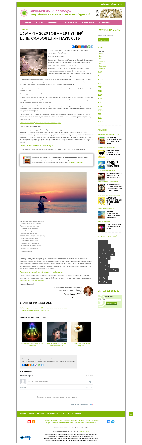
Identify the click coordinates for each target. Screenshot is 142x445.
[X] (76, 46)
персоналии (103, 262)
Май (100, 58)
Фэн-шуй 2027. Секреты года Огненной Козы (113, 153)
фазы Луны (103, 278)
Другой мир (109, 296)
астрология (103, 242)
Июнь (101, 56)
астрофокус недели (106, 250)
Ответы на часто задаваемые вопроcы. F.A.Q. (74, 420)
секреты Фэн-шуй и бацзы (108, 270)
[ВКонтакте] (73, 46)
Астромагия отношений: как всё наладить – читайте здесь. (41, 272)
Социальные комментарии (82, 404)
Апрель (102, 61)
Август (101, 51)
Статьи (39, 22)
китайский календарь (106, 254)
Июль (101, 53)
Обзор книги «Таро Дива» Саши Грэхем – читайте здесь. (40, 123)
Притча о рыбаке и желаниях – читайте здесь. (36, 146)
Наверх (131, 414)
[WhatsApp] (88, 46)
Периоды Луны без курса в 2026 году (35, 310)
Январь (102, 68)
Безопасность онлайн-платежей (85, 423)
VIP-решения (104, 22)
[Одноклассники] (79, 46)
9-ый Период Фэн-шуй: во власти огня (114, 227)
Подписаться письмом (110, 306)
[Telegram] (92, 46)
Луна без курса (104, 258)
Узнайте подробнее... (76, 162)
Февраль (102, 66)
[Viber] (85, 46)
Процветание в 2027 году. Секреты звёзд (112, 164)
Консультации (70, 22)
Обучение (52, 22)
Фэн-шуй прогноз (105, 282)
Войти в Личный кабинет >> (111, 4)
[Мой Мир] (82, 46)
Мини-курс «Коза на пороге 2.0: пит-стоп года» (114, 175)
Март (101, 63)
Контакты (54, 420)
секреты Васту (104, 266)
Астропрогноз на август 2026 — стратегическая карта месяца (44, 308)
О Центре (27, 22)
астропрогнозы (104, 246)
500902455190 (83, 431)
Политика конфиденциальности (62, 423)
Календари (88, 22)
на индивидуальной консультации (32, 280)
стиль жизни (103, 274)
